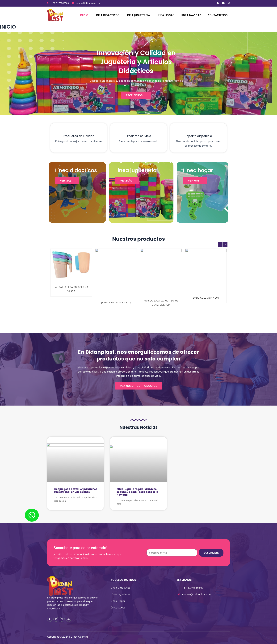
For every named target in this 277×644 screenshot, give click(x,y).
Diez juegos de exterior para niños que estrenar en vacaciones (75, 490)
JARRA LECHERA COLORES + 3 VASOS (71, 267)
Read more (72, 274)
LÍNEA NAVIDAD (191, 15)
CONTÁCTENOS (217, 15)
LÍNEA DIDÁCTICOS (107, 15)
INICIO (84, 15)
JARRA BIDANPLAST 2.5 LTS (116, 267)
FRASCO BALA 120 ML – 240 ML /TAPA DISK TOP (161, 267)
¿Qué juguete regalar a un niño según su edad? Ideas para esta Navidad (137, 491)
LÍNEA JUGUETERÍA (138, 15)
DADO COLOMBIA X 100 (206, 266)
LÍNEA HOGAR (165, 15)
